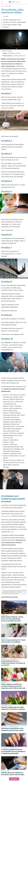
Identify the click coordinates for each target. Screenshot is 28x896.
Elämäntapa (4, 615)
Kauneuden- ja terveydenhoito (9, 659)
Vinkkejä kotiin (5, 771)
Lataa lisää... (14, 779)
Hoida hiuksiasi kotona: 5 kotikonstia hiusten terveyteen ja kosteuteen (13, 663)
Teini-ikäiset (8, 6)
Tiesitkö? (3, 682)
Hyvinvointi (4, 638)
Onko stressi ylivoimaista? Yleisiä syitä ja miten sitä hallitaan (13, 641)
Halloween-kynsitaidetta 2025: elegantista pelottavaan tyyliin (12, 729)
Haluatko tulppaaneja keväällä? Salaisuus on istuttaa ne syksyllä (13, 708)
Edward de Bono (6, 516)
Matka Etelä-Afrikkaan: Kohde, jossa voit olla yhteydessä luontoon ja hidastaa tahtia (12, 619)
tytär (10, 224)
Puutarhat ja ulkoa (6, 705)
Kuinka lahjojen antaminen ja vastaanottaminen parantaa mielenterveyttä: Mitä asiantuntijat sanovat (13, 686)
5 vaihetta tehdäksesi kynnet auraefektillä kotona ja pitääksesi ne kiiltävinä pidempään (13, 751)
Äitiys (2, 6)
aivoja (12, 531)
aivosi (7, 73)
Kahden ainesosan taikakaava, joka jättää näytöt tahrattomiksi (12, 773)
